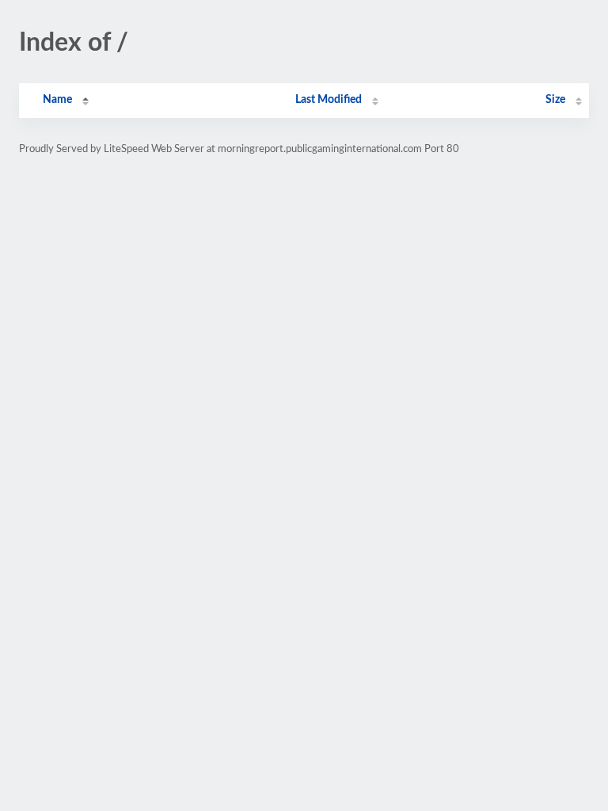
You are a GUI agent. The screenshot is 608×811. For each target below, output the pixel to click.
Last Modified (328, 99)
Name (57, 99)
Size (555, 99)
